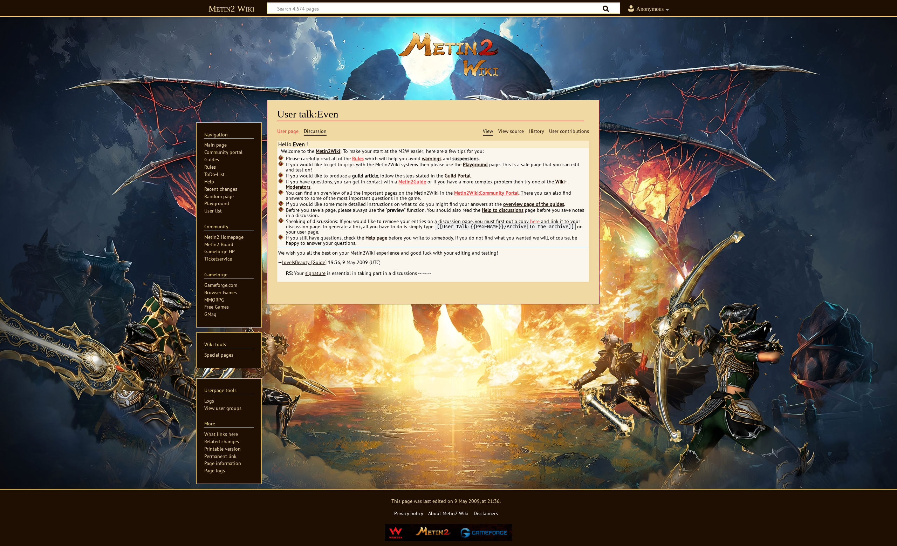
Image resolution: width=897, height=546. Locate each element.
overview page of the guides (533, 204)
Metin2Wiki (328, 151)
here (535, 221)
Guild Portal (458, 176)
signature (315, 273)
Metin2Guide (412, 181)
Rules (358, 158)
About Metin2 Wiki (448, 513)
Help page (376, 238)
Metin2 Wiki (231, 8)
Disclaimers (486, 513)
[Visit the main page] (448, 54)
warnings (431, 158)
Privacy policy (408, 513)
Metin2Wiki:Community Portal (486, 193)
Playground (475, 164)
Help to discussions (502, 210)
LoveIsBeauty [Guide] (304, 262)
